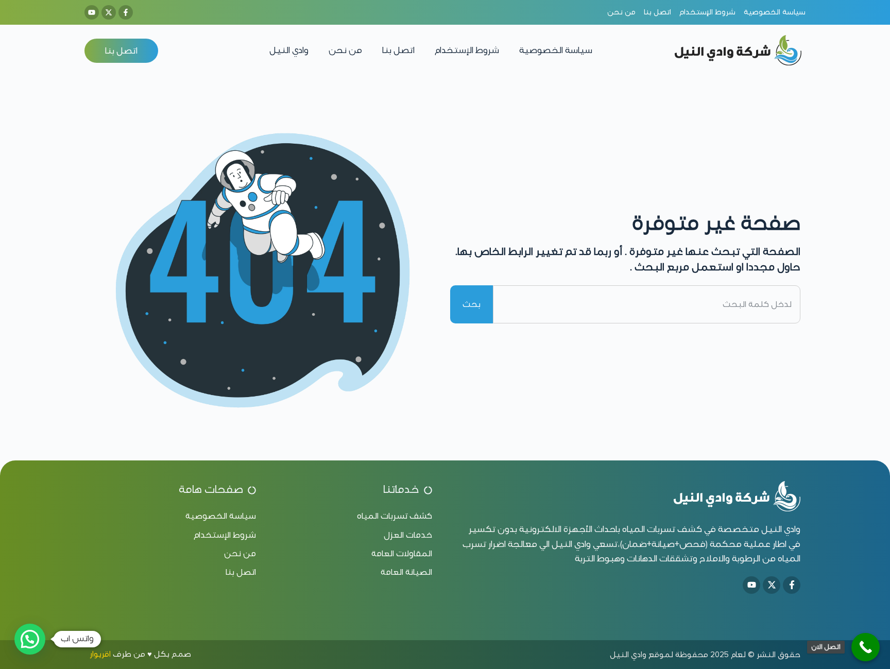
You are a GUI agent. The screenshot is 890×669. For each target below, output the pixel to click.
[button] (29, 639)
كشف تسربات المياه (662, 529)
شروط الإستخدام (467, 50)
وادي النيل (289, 50)
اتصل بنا (398, 50)
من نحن (345, 50)
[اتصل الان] (865, 647)
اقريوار (100, 654)
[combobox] (646, 304)
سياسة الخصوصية (555, 50)
